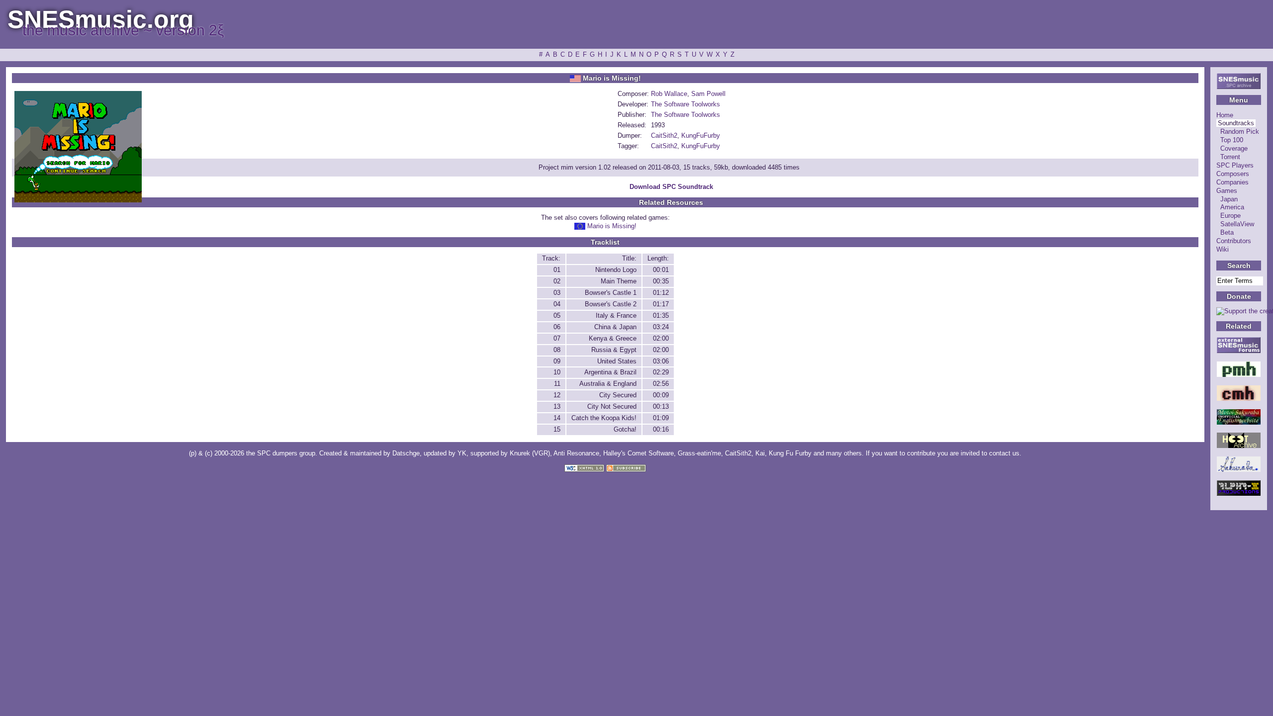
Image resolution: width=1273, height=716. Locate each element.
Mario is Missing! (611, 226)
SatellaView (1237, 224)
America (1232, 207)
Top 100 (1231, 140)
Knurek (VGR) (530, 453)
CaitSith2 (664, 135)
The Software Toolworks (685, 104)
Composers (1232, 174)
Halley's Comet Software (638, 453)
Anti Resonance (576, 453)
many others (844, 453)
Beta (1227, 232)
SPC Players (1235, 165)
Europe (1230, 215)
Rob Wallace (669, 93)
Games (1226, 190)
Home (1224, 115)
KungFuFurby (700, 135)
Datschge (406, 453)
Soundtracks (1236, 123)
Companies (1232, 182)
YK (461, 453)
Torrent (1230, 157)
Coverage (1234, 148)
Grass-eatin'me (699, 453)
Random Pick (1239, 131)
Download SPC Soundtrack (671, 186)
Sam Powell (708, 93)
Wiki (1222, 249)
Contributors (1233, 241)
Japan (1229, 199)
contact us (1004, 453)
